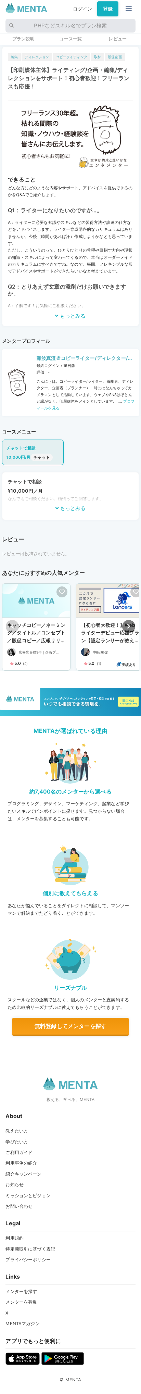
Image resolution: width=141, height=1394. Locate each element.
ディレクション (37, 57)
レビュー (117, 38)
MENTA (73, 1379)
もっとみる (72, 316)
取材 (97, 57)
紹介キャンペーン (23, 1174)
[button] (129, 626)
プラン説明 (23, 38)
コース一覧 (70, 38)
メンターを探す (21, 1291)
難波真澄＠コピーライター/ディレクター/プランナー (85, 359)
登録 (108, 9)
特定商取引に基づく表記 (30, 1249)
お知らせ (14, 1184)
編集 (14, 57)
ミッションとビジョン (27, 1195)
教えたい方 (16, 1130)
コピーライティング (71, 57)
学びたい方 (16, 1141)
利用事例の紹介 (21, 1163)
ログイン (82, 9)
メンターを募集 (21, 1302)
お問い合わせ (19, 1206)
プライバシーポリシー (27, 1259)
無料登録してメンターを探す (70, 1026)
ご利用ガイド (19, 1152)
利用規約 (14, 1238)
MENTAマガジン (22, 1323)
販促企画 (115, 57)
